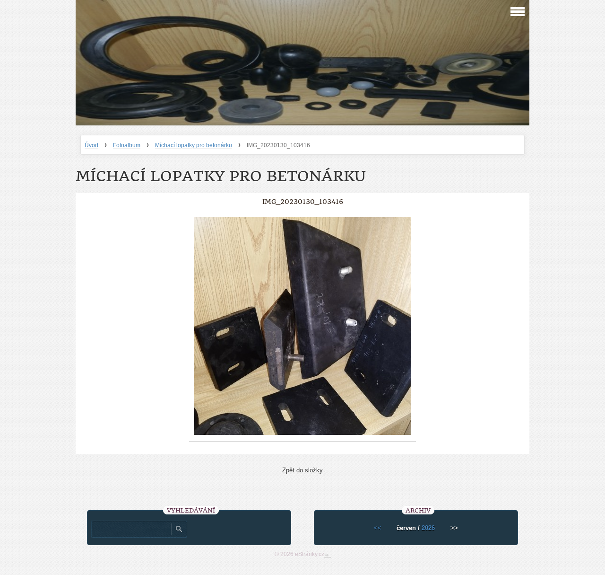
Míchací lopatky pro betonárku (193, 145)
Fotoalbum (126, 145)
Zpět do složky (302, 470)
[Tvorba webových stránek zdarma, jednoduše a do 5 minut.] (327, 555)
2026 (428, 527)
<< (377, 527)
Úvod (91, 145)
